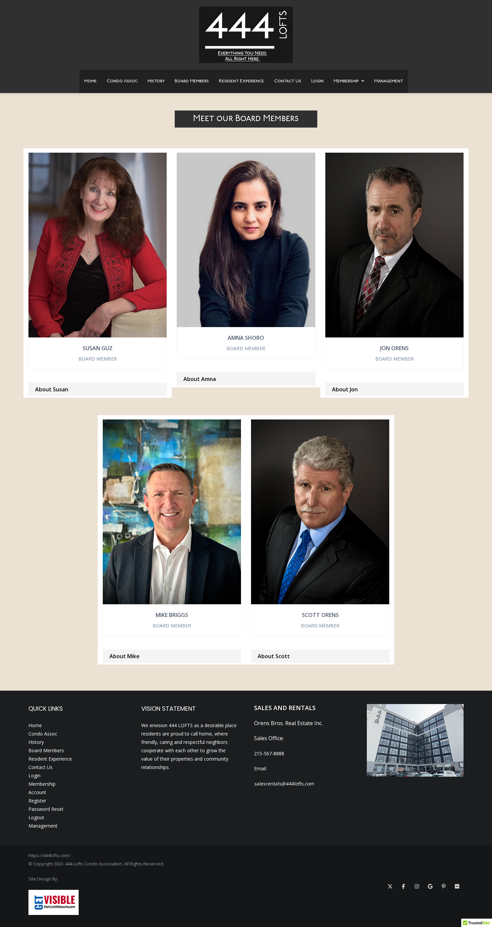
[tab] (97, 389)
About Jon (345, 389)
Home (90, 81)
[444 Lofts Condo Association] (246, 35)
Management (388, 81)
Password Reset (46, 809)
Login (317, 81)
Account (37, 792)
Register (37, 800)
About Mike (124, 656)
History (156, 81)
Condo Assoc (122, 81)
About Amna (199, 379)
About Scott (274, 656)
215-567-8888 (269, 753)
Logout (36, 817)
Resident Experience (241, 81)
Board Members (192, 81)
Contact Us (287, 81)
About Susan (51, 389)
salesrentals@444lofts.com (284, 783)
